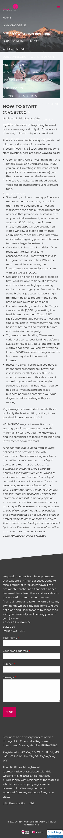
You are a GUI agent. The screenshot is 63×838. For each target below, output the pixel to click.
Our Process (13, 33)
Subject (21, 664)
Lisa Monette (13, 80)
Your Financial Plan (19, 163)
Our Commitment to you (21, 41)
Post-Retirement (45, 103)
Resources (11, 147)
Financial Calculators (20, 170)
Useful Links (49, 163)
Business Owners (38, 139)
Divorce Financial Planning (24, 131)
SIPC (54, 745)
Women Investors (16, 111)
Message (22, 677)
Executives (11, 139)
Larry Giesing (41, 72)
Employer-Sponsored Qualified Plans (27, 121)
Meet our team (14, 64)
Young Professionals (20, 96)
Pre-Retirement (15, 103)
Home (7, 17)
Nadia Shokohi (14, 72)
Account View (13, 155)
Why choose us (14, 25)
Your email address (29, 651)
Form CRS (27, 803)
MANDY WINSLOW (40, 80)
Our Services (13, 88)
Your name (23, 637)
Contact (9, 186)
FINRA (45, 745)
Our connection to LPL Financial (29, 56)
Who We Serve (14, 49)
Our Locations (14, 194)
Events (8, 178)
